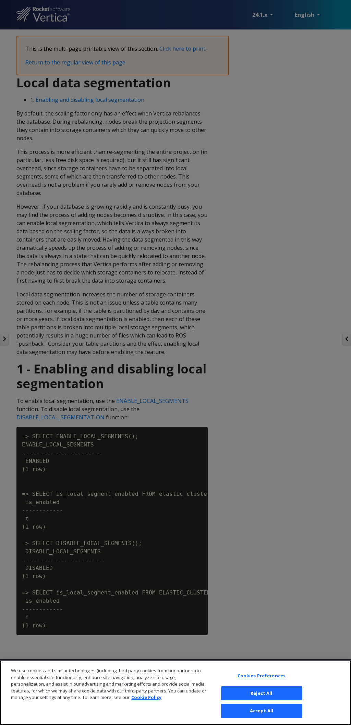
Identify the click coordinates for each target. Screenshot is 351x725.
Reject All (261, 693)
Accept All (261, 711)
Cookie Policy (146, 697)
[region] (175, 693)
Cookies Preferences (262, 676)
